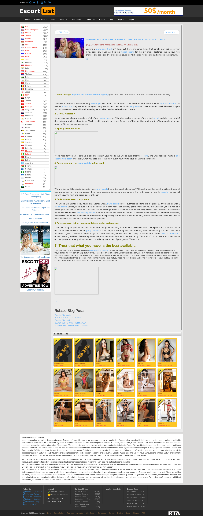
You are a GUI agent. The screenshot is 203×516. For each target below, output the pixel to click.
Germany (29, 42)
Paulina (119, 393)
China (27, 83)
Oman (27, 80)
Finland (28, 178)
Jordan (28, 101)
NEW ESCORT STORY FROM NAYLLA (70, 323)
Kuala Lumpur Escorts (85, 499)
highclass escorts (168, 103)
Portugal (28, 107)
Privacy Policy (56, 501)
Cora (139, 423)
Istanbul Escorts (82, 502)
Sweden (28, 142)
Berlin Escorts (100, 395)
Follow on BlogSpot (33, 499)
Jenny (119, 423)
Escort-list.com (59, 363)
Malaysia (29, 65)
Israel (27, 133)
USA (27, 50)
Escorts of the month (63, 315)
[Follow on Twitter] (34, 2)
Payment (70, 513)
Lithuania (29, 184)
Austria (28, 104)
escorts (144, 156)
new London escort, (170, 233)
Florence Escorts (81, 425)
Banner (102, 20)
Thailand (28, 74)
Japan (27, 92)
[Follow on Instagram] (30, 2)
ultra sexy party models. (99, 250)
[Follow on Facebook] (38, 2)
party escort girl (103, 49)
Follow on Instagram (33, 492)
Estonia (28, 175)
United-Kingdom (31, 30)
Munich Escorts (143, 425)
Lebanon (29, 62)
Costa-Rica (29, 181)
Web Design (76, 20)
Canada (28, 136)
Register (121, 20)
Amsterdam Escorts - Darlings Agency (35, 214)
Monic (140, 393)
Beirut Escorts (81, 497)
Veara (56, 423)
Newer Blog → (171, 32)
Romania (29, 89)
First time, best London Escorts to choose (71, 325)
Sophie (98, 393)
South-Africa (30, 130)
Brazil (27, 187)
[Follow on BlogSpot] (42, 2)
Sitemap (136, 513)
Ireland (28, 154)
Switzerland (30, 122)
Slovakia (28, 145)
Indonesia (29, 116)
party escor (135, 106)
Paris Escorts (79, 395)
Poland (28, 56)
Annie (160, 393)
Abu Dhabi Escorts (83, 504)
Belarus (28, 166)
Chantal (161, 423)
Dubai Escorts (59, 365)
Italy (27, 95)
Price (53, 20)
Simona (98, 423)
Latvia (27, 160)
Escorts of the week (62, 320)
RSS (143, 513)
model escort (61, 207)
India (27, 68)
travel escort (113, 204)
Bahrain (28, 148)
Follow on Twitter (32, 494)
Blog (111, 20)
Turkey (28, 36)
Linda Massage (80, 393)
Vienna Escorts (122, 395)
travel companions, (86, 212)
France (28, 33)
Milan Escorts (58, 425)
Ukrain (28, 139)
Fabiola (56, 393)
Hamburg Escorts (164, 425)
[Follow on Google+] (49, 2)
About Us (63, 20)
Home (27, 20)
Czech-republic (31, 47)
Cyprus (28, 119)
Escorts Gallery (40, 20)
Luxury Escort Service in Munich (35, 223)
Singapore (29, 110)
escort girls (96, 103)
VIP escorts (67, 106)
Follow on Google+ (34, 502)
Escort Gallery (59, 513)
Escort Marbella (35, 219)
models (164, 192)
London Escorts (80, 365)
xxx (56, 301)
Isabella (140, 363)
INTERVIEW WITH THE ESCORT (68, 318)
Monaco (28, 151)
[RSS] (45, 2)
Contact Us (90, 20)
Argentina (29, 163)
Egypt (27, 98)
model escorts (127, 52)
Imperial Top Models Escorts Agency (90, 94)
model (156, 118)
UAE (27, 27)
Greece (28, 39)
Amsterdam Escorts (102, 365)
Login (131, 20)
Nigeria (28, 172)
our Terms (55, 499)
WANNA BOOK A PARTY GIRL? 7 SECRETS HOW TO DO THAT (125, 39)
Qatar (27, 45)
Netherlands (30, 71)
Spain (27, 59)
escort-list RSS (31, 504)
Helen (160, 363)
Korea (27, 127)
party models (105, 118)
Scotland (28, 169)
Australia (28, 113)
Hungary (28, 124)
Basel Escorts (142, 395)
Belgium (28, 86)
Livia (76, 423)
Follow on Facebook (32, 497)
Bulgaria (28, 77)
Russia (28, 53)
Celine (98, 363)
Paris (118, 363)
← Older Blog (62, 32)
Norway (28, 157)
